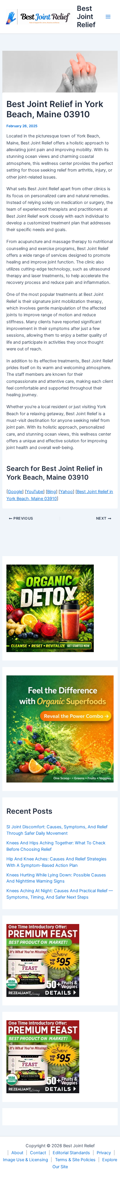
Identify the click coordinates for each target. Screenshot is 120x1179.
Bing (51, 491)
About (17, 1152)
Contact (38, 1152)
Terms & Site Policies (75, 1159)
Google (15, 491)
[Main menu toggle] (108, 17)
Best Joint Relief (86, 16)
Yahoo (66, 491)
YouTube (34, 491)
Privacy (104, 1152)
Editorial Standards (71, 1152)
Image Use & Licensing (25, 1159)
